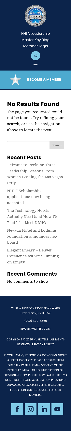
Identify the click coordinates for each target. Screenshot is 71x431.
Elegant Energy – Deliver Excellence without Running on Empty (33, 256)
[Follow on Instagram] (30, 409)
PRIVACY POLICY (43, 344)
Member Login (35, 46)
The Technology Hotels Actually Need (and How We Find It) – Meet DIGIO (32, 216)
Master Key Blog (35, 40)
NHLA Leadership (35, 33)
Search (57, 145)
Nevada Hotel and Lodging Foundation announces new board (32, 236)
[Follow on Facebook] (17, 409)
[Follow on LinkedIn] (44, 409)
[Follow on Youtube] (57, 409)
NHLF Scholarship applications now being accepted (28, 197)
